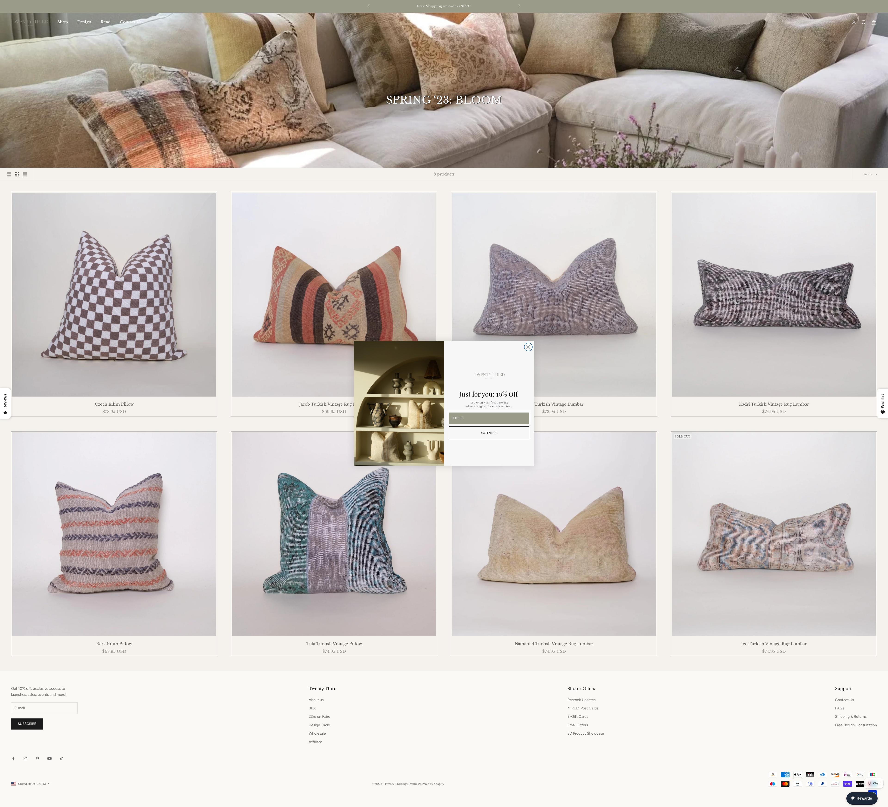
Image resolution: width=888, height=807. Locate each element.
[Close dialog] (528, 347)
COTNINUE (489, 433)
